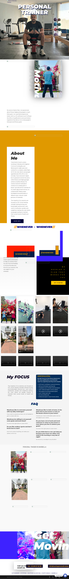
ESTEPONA (23, 573)
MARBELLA (54, 573)
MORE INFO (17, 221)
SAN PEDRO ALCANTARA (34, 573)
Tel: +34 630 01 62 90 (34, 566)
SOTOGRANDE (15, 573)
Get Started (58, 282)
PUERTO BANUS (46, 573)
